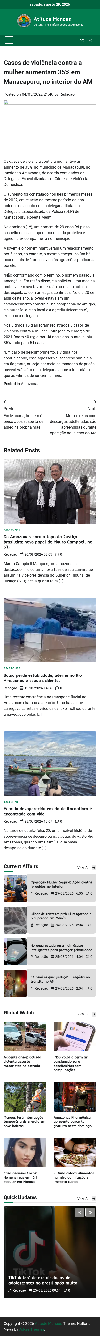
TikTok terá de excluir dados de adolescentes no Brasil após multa (42, 1280)
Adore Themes (31, 1329)
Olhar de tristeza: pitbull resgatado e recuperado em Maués (61, 916)
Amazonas (30, 383)
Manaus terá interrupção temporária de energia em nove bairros (24, 1121)
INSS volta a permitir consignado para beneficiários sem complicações (71, 1063)
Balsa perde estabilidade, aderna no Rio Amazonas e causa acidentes (43, 678)
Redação (67, 94)
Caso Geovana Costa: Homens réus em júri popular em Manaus (20, 1177)
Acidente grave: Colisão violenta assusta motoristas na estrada (22, 1061)
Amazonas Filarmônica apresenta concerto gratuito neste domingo (73, 1121)
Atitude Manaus (52, 19)
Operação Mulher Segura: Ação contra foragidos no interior (61, 884)
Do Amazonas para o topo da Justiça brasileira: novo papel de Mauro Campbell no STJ (48, 542)
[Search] (90, 40)
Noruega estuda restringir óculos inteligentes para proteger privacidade (61, 947)
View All (83, 868)
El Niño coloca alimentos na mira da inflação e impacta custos (74, 1177)
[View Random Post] (81, 40)
